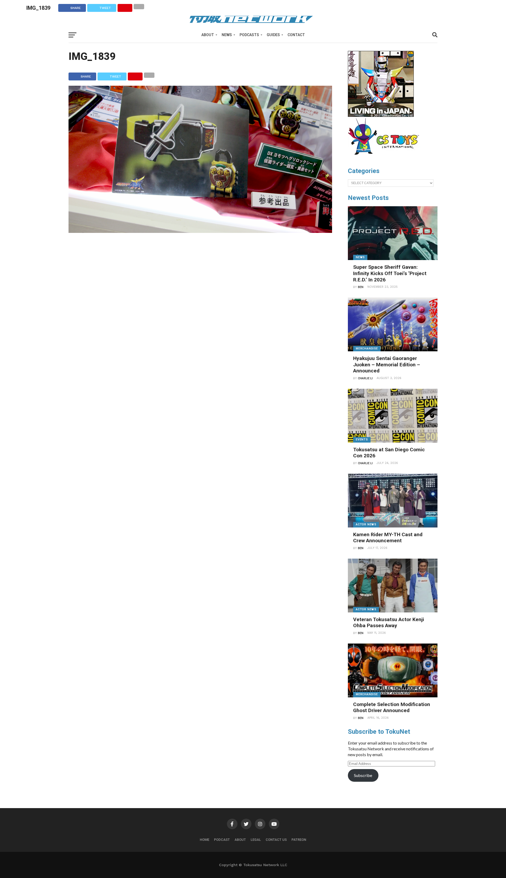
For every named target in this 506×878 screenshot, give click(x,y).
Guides (273, 35)
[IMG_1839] (200, 231)
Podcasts (249, 35)
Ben (360, 287)
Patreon (298, 840)
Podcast (222, 840)
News (227, 35)
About (207, 35)
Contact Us (276, 840)
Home (204, 840)
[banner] (381, 115)
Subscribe (363, 775)
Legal (256, 840)
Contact (296, 35)
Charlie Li (365, 378)
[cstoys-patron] (385, 157)
